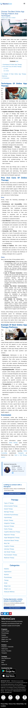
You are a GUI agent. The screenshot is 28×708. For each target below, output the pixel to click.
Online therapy (13, 442)
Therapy (6, 580)
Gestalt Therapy (8, 509)
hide (17, 61)
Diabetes (6, 568)
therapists (21, 453)
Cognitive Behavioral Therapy (12, 531)
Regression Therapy (9, 534)
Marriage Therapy (9, 511)
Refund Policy (20, 704)
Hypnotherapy (8, 517)
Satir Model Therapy (9, 552)
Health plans (4, 648)
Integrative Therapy (9, 523)
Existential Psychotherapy (11, 514)
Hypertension (7, 571)
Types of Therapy (9, 503)
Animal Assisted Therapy (11, 506)
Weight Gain (7, 586)
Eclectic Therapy (8, 520)
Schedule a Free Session (14, 493)
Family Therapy (8, 529)
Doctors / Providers (6, 651)
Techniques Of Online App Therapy (12, 64)
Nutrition (6, 574)
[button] (24, 3)
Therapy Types (4, 17)
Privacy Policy (4, 704)
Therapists (4, 653)
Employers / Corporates (7, 646)
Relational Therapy (9, 557)
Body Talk (6, 543)
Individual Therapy (9, 549)
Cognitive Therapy (9, 546)
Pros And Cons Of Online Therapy (12, 66)
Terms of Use (12, 704)
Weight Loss (7, 589)
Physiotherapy (8, 577)
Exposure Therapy (9, 526)
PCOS (5, 583)
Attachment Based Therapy (11, 540)
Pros (6, 68)
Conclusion (5, 78)
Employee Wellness (9, 591)
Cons (6, 70)
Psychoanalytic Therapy (10, 554)
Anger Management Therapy (12, 537)
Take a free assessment (14, 607)
